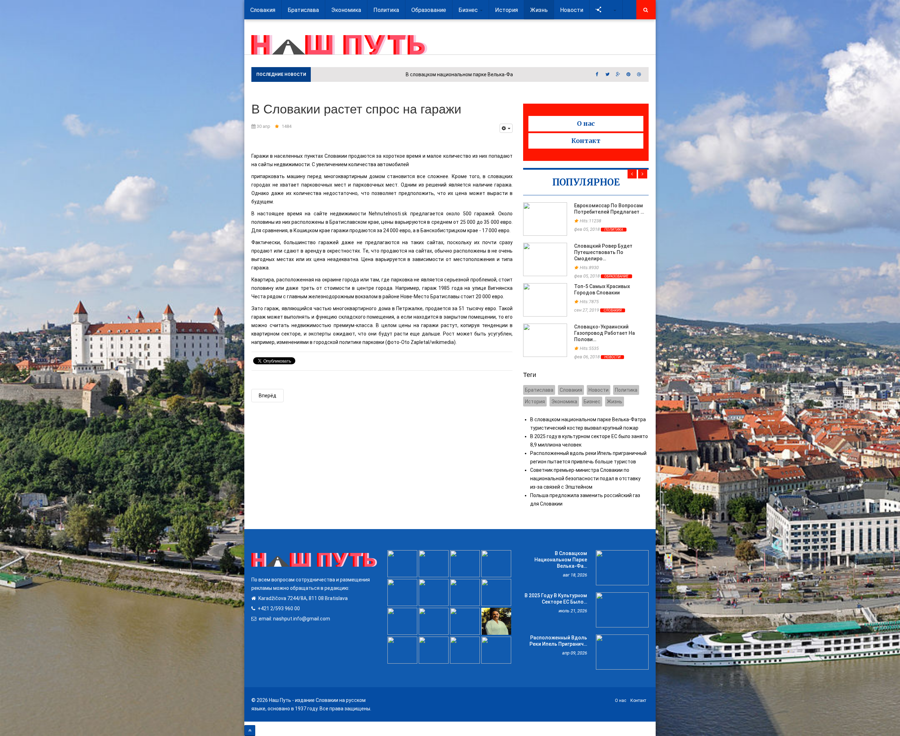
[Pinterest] (628, 74)
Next (642, 173)
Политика (613, 230)
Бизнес (592, 401)
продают (262, 251)
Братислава (539, 390)
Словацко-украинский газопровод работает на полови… (604, 333)
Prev (632, 173)
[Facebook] (597, 74)
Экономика (564, 401)
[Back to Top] (249, 730)
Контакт (585, 141)
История (535, 401)
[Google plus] (618, 74)
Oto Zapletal (415, 342)
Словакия (613, 310)
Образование (616, 276)
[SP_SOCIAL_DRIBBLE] (639, 74)
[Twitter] (607, 74)
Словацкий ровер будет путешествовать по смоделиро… (603, 252)
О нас (586, 123)
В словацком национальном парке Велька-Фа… (560, 560)
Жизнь (614, 401)
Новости (612, 357)
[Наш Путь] (339, 44)
